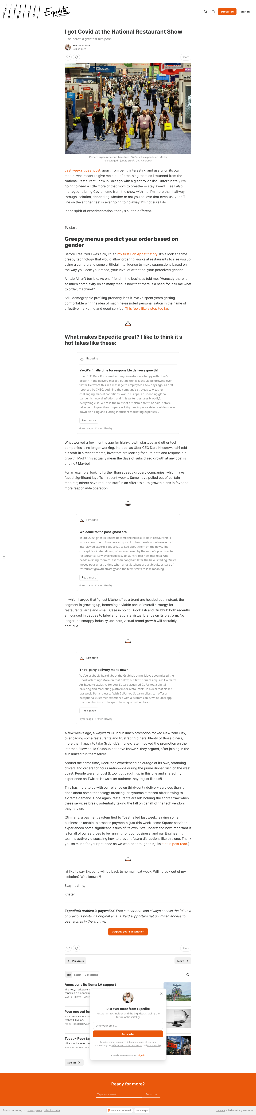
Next (180, 961)
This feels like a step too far (146, 309)
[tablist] (82, 974)
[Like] (68, 57)
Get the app (142, 1110)
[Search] (205, 11)
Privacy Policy (154, 1045)
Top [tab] (69, 974)
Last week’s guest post (82, 170)
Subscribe (227, 11)
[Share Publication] (213, 11)
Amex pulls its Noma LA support (90, 985)
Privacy (31, 1110)
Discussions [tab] (91, 974)
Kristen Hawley (81, 45)
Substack (220, 1110)
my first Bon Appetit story (137, 254)
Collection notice (52, 1110)
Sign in (245, 11)
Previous (78, 961)
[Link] (60, 242)
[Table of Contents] (3, 557)
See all (71, 1062)
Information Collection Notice (127, 1045)
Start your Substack (121, 1110)
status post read (174, 844)
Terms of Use (145, 1041)
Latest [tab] (77, 974)
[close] (161, 993)
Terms (39, 1110)
